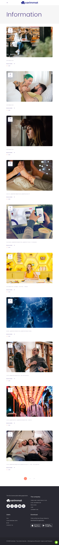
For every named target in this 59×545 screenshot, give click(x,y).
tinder (26, 286)
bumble (16, 286)
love (31, 464)
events (30, 420)
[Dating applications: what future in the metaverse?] (29, 312)
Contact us (9, 525)
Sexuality (27, 194)
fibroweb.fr (37, 541)
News (7, 331)
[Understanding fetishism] (29, 175)
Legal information (36, 502)
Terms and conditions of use (39, 500)
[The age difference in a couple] (29, 357)
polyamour (36, 464)
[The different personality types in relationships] (29, 86)
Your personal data (12, 520)
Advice (8, 194)
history (21, 286)
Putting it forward (31, 242)
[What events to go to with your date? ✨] (29, 401)
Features (8, 242)
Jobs (32, 507)
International (28, 331)
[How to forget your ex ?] (29, 131)
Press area (34, 505)
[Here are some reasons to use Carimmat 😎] (29, 221)
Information (9, 60)
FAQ (7, 518)
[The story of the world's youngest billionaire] (29, 268)
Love (7, 375)
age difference (25, 375)
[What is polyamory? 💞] (29, 446)
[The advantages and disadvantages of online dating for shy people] (29, 42)
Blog (7, 522)
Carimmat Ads (34, 509)
